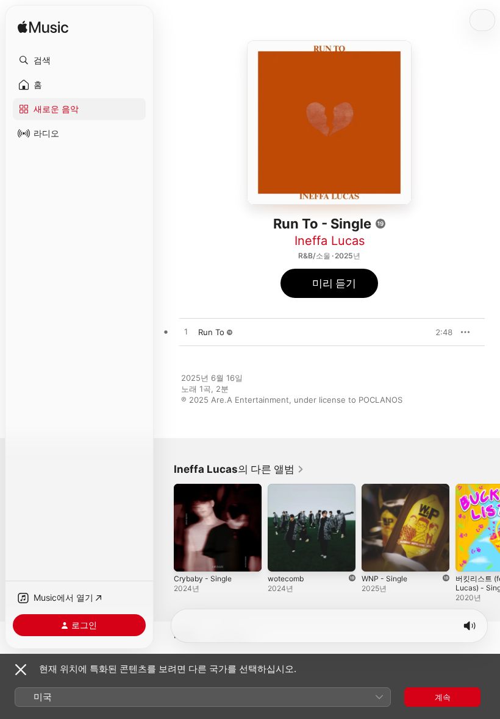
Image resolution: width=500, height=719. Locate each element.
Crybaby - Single (203, 578)
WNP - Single (384, 578)
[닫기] (20, 669)
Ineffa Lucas (330, 240)
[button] (79, 60)
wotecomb (286, 578)
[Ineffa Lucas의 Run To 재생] (186, 332)
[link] (239, 469)
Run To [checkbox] (211, 332)
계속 (443, 697)
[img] (43, 28)
